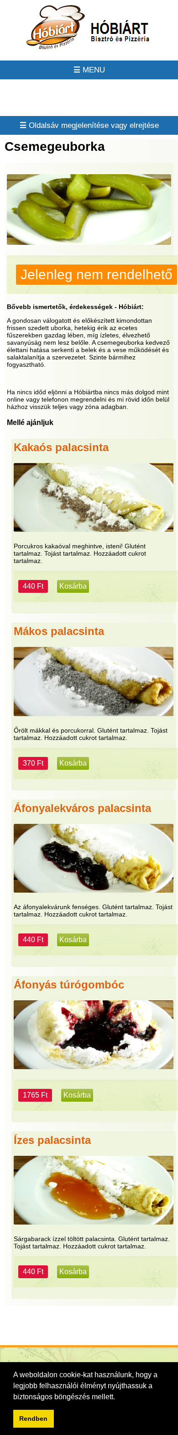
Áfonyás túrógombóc (69, 984)
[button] (118, 1397)
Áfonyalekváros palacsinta (82, 808)
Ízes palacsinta (52, 1140)
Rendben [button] (33, 1418)
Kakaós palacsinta (61, 447)
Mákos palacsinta (59, 631)
